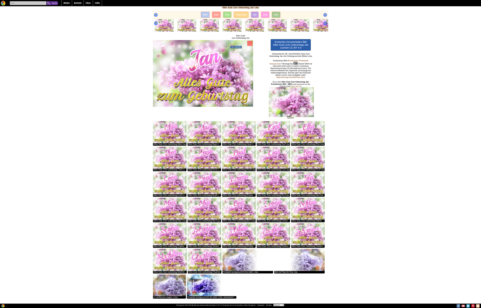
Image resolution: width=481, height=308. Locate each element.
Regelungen (260, 305)
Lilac (276, 15)
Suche (54, 3)
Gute (216, 15)
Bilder (67, 3)
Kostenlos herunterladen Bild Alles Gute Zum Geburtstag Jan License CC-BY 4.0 (290, 45)
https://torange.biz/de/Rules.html (290, 77)
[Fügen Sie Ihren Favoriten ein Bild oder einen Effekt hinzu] (156, 43)
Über (88, 3)
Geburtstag (241, 15)
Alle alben (269, 305)
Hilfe (97, 3)
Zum (227, 15)
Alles (205, 15)
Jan (255, 15)
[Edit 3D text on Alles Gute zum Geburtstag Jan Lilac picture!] (249, 43)
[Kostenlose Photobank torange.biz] (3, 3)
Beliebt (78, 3)
